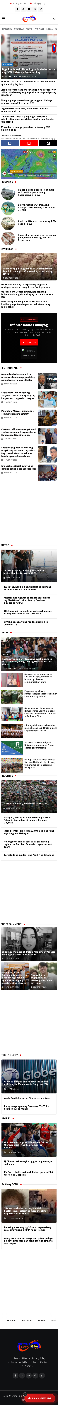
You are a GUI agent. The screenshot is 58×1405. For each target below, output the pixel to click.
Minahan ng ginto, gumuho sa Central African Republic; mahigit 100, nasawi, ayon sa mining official (27, 271)
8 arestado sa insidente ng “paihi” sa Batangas (29, 855)
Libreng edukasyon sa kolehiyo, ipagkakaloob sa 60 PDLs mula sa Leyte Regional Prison (40, 728)
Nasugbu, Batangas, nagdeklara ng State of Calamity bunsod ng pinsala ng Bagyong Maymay (28, 820)
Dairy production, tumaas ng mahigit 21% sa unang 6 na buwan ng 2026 (36, 207)
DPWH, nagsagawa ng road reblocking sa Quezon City (26, 623)
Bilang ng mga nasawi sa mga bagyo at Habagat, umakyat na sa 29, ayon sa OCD (27, 101)
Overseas (27, 1320)
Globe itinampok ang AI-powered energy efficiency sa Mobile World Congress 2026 (26, 1083)
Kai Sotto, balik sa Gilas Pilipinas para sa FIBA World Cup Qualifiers (28, 1173)
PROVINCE (39, 29)
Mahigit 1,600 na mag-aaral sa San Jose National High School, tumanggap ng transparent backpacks (39, 763)
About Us (30, 1366)
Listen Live (31, 342)
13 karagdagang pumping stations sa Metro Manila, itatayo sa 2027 (24, 571)
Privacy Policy (39, 1358)
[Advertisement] (29, 513)
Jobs (33, 1362)
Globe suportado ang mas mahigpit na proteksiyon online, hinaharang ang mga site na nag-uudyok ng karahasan (28, 92)
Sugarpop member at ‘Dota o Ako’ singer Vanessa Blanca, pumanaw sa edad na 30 (28, 953)
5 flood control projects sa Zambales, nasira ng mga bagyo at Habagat (29, 832)
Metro (41, 1320)
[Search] (54, 18)
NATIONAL (7, 29)
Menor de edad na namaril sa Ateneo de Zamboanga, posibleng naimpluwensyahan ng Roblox (18, 377)
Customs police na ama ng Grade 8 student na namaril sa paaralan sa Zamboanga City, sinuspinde (18, 432)
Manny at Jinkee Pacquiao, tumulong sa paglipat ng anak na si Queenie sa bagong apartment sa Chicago (14, 977)
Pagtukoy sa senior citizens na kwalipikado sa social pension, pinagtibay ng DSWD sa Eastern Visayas (27, 661)
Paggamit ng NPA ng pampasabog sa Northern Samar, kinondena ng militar (40, 694)
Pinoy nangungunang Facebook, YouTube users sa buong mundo (26, 1107)
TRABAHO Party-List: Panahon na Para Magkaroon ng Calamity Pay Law (28, 83)
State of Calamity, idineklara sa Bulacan (25, 803)
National (11, 1320)
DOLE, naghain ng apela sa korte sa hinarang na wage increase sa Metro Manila (28, 612)
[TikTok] (48, 143)
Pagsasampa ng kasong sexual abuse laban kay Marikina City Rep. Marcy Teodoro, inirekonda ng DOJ (27, 600)
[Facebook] (10, 143)
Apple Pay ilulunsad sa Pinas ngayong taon (27, 1098)
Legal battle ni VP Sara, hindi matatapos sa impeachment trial (24, 109)
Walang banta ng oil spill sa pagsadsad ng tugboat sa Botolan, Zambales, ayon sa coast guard (28, 844)
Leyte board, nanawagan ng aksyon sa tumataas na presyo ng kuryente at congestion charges (18, 395)
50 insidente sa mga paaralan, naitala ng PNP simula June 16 (25, 128)
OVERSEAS (19, 29)
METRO (29, 29)
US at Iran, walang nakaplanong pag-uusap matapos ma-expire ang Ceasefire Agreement (26, 285)
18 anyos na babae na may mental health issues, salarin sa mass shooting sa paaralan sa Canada (25, 1211)
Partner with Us (19, 1362)
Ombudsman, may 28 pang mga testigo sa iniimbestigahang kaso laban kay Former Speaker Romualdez (28, 119)
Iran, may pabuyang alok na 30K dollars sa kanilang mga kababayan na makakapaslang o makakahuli (26, 304)
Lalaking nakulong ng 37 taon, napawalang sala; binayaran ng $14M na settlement (27, 1228)
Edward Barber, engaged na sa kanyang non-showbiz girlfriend (42, 979)
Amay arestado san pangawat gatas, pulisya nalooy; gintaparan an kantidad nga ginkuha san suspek (28, 1241)
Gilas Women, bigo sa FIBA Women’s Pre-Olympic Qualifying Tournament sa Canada (26, 1145)
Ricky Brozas (11, 76)
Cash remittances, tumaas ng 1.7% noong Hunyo (37, 222)
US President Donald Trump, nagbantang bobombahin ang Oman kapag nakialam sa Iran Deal (27, 294)
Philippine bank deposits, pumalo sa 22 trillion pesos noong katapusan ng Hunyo (36, 192)
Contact (44, 1362)
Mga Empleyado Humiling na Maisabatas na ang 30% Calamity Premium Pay (28, 71)
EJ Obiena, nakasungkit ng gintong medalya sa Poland (28, 1162)
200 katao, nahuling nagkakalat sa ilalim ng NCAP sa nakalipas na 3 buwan (27, 588)
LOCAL (49, 29)
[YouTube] (29, 143)
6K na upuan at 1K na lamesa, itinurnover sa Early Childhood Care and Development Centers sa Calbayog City (40, 712)
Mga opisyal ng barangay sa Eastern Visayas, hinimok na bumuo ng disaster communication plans (38, 678)
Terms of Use (20, 1358)
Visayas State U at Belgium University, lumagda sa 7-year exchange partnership (39, 745)
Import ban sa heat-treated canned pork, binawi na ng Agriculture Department (37, 238)
